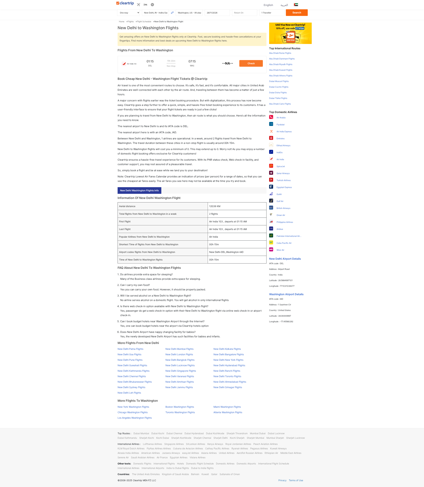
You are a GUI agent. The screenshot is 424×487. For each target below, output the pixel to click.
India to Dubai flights (177, 468)
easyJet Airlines (190, 452)
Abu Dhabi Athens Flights (280, 75)
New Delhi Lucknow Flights (180, 365)
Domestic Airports (246, 463)
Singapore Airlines (174, 444)
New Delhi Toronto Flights (227, 376)
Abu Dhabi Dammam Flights (282, 58)
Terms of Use (296, 480)
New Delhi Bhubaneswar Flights (135, 381)
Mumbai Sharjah (275, 437)
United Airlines (226, 452)
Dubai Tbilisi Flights (278, 98)
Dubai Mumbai (141, 433)
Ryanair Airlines (240, 448)
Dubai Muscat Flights (279, 81)
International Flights (164, 463)
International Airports (153, 468)
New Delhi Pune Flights (130, 359)
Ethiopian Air (271, 452)
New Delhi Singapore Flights (180, 370)
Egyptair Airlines (178, 457)
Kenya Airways (215, 444)
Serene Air (123, 457)
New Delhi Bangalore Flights (228, 354)
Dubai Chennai (174, 433)
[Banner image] (290, 33)
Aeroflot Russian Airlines (249, 452)
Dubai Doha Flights (278, 92)
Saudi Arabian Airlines (142, 457)
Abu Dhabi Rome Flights (280, 53)
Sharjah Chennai (202, 437)
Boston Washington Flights (179, 406)
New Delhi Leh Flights (129, 392)
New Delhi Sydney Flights (131, 387)
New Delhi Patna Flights (130, 348)
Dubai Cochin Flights (278, 87)
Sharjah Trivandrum (237, 433)
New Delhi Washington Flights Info (139, 190)
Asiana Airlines (209, 452)
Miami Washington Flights (227, 406)
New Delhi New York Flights (228, 359)
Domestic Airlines (225, 463)
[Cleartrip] (125, 3)
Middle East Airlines (290, 452)
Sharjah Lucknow (295, 437)
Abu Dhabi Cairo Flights (280, 104)
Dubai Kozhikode (215, 433)
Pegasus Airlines (259, 448)
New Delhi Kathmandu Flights (133, 370)
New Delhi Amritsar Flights (179, 381)
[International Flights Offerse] (152, 5)
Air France (162, 457)
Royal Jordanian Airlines (238, 444)
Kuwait (205, 474)
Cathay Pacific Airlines (217, 448)
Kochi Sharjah (237, 437)
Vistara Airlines (197, 457)
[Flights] (138, 5)
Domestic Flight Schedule (200, 463)
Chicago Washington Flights (133, 412)
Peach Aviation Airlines (265, 444)
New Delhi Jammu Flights (179, 387)
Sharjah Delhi (220, 437)
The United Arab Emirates (146, 474)
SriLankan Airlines (195, 444)
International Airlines (128, 468)
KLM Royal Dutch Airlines (131, 448)
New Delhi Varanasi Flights (179, 376)
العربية (284, 5)
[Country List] (296, 4)
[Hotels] (145, 5)
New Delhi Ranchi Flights (226, 370)
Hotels (180, 463)
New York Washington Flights (133, 406)
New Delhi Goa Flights (129, 354)
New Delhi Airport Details (285, 258)
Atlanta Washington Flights (227, 412)
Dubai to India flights (202, 468)
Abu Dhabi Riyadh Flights (280, 64)
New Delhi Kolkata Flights (227, 348)
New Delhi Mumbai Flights (179, 348)
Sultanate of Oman (230, 474)
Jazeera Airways (171, 452)
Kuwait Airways (278, 448)
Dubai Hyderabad (194, 433)
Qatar (214, 474)
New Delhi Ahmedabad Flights (229, 381)
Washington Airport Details (286, 294)
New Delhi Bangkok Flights (179, 359)
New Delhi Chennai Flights (132, 376)
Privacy (282, 480)
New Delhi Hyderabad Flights (229, 365)
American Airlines (150, 452)
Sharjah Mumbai (255, 437)
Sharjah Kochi (146, 437)
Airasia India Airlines (128, 452)
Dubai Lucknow (276, 433)
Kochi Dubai (162, 437)
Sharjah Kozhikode (181, 437)
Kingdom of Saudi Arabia (175, 474)
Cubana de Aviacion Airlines (188, 448)
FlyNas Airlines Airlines (159, 448)
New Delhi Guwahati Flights (132, 365)
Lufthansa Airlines (152, 444)
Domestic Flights (142, 463)
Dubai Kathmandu (127, 437)
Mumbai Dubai (257, 433)
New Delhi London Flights (179, 354)
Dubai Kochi (157, 433)
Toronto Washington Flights (180, 412)
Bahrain (195, 474)
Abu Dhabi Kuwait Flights (280, 70)
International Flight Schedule (273, 463)
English (268, 5)
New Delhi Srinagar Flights (227, 387)
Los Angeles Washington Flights (135, 417)
